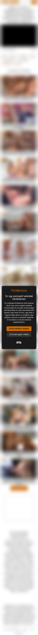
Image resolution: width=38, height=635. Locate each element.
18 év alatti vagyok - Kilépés (19, 334)
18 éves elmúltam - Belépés (19, 329)
